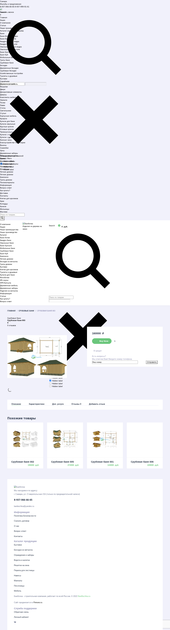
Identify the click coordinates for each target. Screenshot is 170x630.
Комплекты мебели (8, 97)
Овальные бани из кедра (11, 47)
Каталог (3, 235)
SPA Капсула (5, 283)
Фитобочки (4, 169)
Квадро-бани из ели (8, 44)
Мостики (3, 212)
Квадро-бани (5, 240)
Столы (3, 108)
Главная (3, 17)
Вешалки (4, 87)
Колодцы (4, 204)
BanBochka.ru (84, 596)
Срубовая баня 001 (102, 461)
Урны (2, 150)
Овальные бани (7, 243)
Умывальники (6, 166)
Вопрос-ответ (6, 188)
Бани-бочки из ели (8, 39)
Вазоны (3, 145)
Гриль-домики (6, 180)
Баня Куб (4, 55)
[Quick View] (25, 439)
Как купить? (5, 190)
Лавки (2, 105)
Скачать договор (21, 521)
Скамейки (4, 148)
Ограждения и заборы (24, 555)
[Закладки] (52, 226)
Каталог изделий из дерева (12, 31)
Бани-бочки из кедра (9, 36)
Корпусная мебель (8, 116)
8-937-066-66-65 (7, 7)
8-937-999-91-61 (22, 7)
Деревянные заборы (9, 153)
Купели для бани (7, 121)
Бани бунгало (6, 52)
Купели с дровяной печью (11, 137)
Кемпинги (4, 177)
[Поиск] (2, 218)
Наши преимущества (9, 229)
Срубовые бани (7, 63)
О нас (16, 526)
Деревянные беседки (9, 68)
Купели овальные (7, 124)
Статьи (3, 25)
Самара (3, 1)
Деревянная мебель (9, 84)
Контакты (4, 196)
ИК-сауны (4, 280)
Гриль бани (5, 60)
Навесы (17, 575)
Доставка (4, 193)
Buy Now (103, 340)
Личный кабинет (21, 617)
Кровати (3, 119)
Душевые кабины (7, 161)
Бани (2, 33)
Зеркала (3, 100)
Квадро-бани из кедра (9, 41)
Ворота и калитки (22, 560)
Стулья (3, 113)
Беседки (3, 65)
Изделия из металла (9, 291)
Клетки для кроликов (9, 198)
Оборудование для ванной (11, 156)
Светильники (5, 111)
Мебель (17, 591)
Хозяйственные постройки (11, 73)
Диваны (3, 95)
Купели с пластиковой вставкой (13, 134)
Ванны (3, 158)
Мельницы (4, 209)
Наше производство (8, 28)
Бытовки (3, 79)
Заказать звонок (7, 12)
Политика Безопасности (25, 516)
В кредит (98, 351)
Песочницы (19, 586)
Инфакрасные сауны (9, 164)
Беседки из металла (9, 261)
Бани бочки (5, 237)
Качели (3, 206)
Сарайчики (4, 81)
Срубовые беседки (8, 71)
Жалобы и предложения (10, 4)
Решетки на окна (21, 565)
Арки (2, 201)
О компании (5, 23)
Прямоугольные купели (10, 132)
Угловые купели (7, 129)
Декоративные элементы (11, 92)
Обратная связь (21, 612)
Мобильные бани (7, 57)
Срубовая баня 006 (142, 461)
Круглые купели (7, 126)
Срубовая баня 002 (22, 461)
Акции (2, 20)
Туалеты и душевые (8, 76)
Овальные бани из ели (10, 49)
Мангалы (18, 580)
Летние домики (6, 172)
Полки (2, 103)
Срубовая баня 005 (62, 461)
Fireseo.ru (37, 602)
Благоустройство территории (12, 142)
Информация (6, 185)
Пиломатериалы (7, 182)
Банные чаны (6, 140)
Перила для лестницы (24, 570)
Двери (2, 89)
